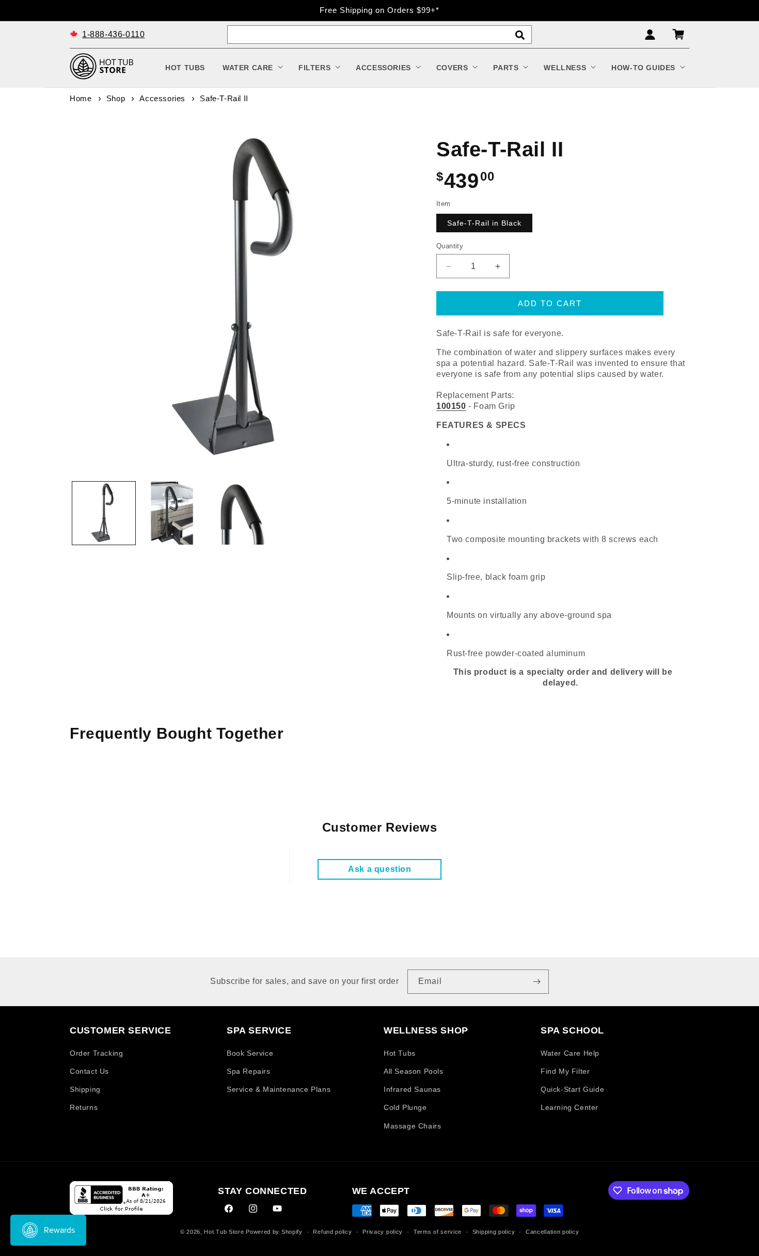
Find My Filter (565, 1071)
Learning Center (569, 1108)
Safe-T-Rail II (224, 98)
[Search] (520, 35)
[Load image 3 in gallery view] (240, 513)
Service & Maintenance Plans (278, 1090)
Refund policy (332, 1232)
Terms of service (438, 1232)
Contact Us (89, 1071)
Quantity (449, 246)
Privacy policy (382, 1232)
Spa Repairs (249, 1071)
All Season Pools (414, 1071)
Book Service (250, 1053)
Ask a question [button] (379, 869)
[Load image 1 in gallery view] (103, 513)
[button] (251, 67)
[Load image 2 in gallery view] (171, 513)
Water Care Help (570, 1053)
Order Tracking (96, 1053)
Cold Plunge (405, 1108)
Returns (84, 1108)
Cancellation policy (552, 1232)
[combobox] (379, 34)
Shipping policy (493, 1232)
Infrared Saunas (412, 1090)
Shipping (85, 1090)
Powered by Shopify (274, 1232)
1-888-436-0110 (113, 33)
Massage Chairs (412, 1126)
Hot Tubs (400, 1053)
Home (80, 98)
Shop (115, 98)
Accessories (162, 98)
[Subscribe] (537, 981)
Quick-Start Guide (572, 1090)
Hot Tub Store (224, 1232)
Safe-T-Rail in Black (484, 223)
